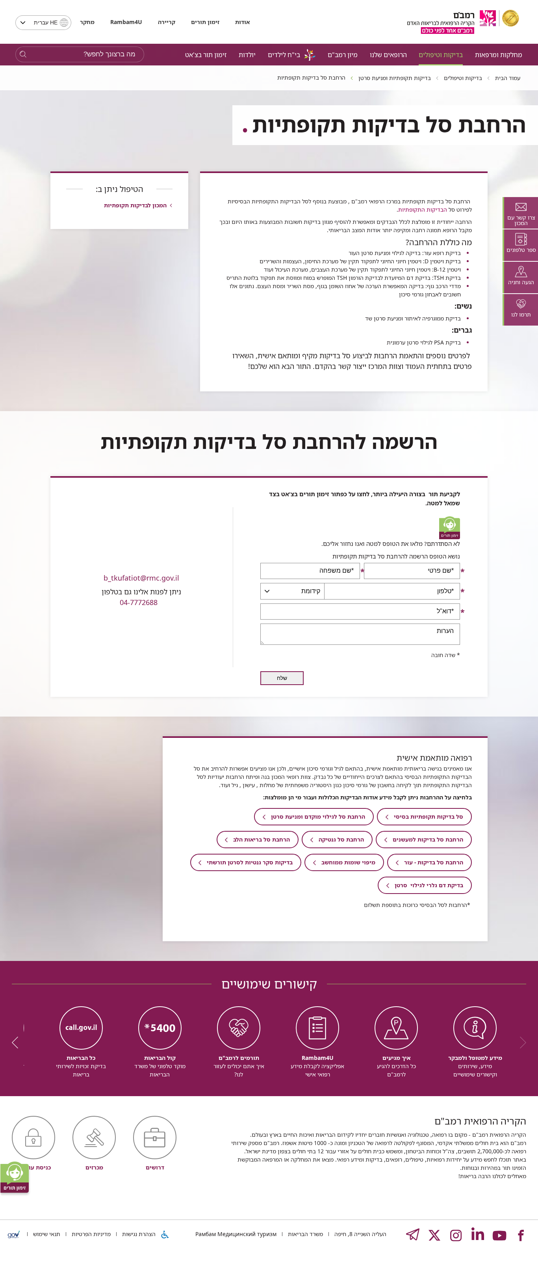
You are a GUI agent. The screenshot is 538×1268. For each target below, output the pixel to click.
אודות (242, 22)
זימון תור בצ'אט (205, 54)
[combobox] (43, 23)
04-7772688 (139, 602)
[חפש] (23, 54)
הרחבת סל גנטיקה (341, 839)
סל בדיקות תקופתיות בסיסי (428, 816)
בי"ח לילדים (284, 54)
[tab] (520, 213)
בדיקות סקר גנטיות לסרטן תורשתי (250, 862)
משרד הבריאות (304, 1234)
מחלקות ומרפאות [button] (498, 54)
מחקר (87, 22)
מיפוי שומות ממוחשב (348, 862)
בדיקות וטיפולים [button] (441, 54)
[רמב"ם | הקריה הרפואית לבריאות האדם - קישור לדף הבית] (463, 22)
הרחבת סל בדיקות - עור (433, 862)
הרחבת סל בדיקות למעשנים (428, 839)
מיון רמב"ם (343, 54)
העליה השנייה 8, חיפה (359, 1234)
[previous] (520, 1042)
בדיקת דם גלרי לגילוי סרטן (429, 885)
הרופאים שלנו (388, 54)
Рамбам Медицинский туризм (235, 1234)
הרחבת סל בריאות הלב (261, 839)
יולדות (247, 54)
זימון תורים (205, 22)
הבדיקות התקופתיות (422, 209)
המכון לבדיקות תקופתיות (135, 205)
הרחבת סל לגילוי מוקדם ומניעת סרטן (318, 816)
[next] (18, 1042)
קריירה (166, 22)
